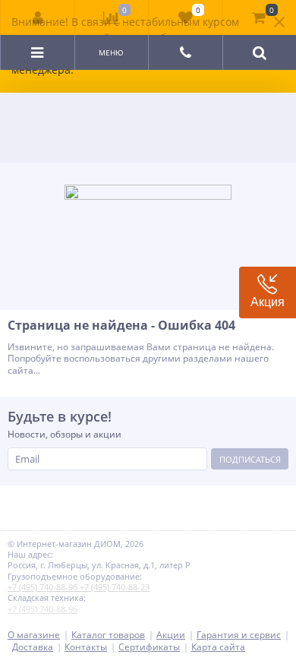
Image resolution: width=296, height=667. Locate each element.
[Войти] (38, 17)
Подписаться (250, 459)
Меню (111, 52)
